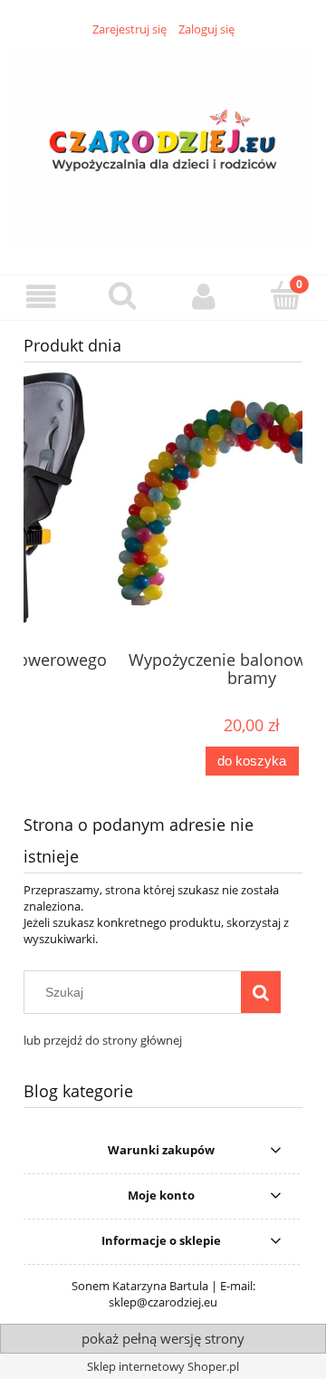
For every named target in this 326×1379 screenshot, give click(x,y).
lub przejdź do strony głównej (103, 1040)
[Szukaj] (261, 992)
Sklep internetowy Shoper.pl (163, 1366)
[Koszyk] (285, 295)
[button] (41, 296)
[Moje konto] (203, 296)
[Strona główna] (163, 145)
